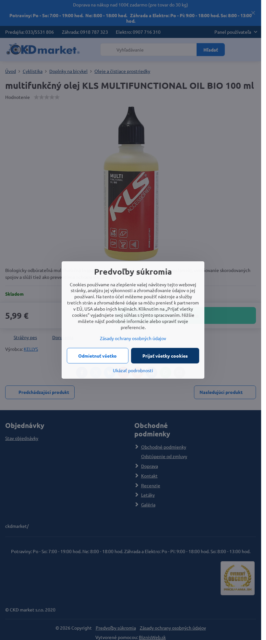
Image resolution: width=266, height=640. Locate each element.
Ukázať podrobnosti (133, 370)
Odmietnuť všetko (97, 356)
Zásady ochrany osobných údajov (133, 338)
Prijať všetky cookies (165, 356)
